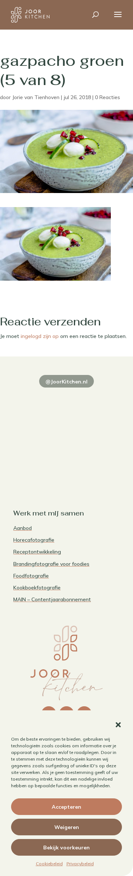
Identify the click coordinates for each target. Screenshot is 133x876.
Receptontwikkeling (37, 551)
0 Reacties (107, 97)
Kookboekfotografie (37, 587)
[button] (118, 724)
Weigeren (66, 827)
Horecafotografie (33, 540)
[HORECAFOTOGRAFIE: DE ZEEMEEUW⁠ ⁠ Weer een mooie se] (94, 431)
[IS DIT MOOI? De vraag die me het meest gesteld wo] (39, 399)
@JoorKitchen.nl (66, 381)
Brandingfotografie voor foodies (51, 564)
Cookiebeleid (49, 863)
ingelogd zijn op (40, 336)
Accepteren (66, 807)
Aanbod (22, 528)
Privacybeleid (80, 863)
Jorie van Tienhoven (35, 97)
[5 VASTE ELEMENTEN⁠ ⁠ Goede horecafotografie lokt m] (39, 464)
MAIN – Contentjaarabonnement (52, 599)
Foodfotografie (31, 575)
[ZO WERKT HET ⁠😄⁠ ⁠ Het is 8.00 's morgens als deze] (39, 431)
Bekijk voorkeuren (66, 847)
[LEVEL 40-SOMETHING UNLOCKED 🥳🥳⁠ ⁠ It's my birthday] (94, 399)
